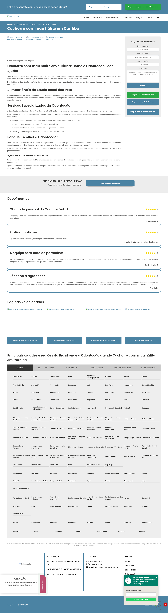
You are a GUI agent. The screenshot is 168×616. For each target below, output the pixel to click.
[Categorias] (158, 17)
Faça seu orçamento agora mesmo (103, 7)
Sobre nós (97, 17)
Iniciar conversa (141, 599)
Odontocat (127, 17)
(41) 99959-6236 (95, 564)
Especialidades (112, 17)
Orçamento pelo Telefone (143, 102)
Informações (42, 585)
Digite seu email (142, 54)
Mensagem (143, 69)
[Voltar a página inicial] (13, 16)
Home (86, 17)
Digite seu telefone (143, 61)
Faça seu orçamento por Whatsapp (143, 7)
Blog (138, 17)
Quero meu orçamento (110, 183)
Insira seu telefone (133, 590)
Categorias (20, 24)
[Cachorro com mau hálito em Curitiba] (16, 45)
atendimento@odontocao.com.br (103, 567)
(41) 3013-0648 (95, 561)
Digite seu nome (142, 46)
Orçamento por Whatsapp (143, 95)
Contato (149, 17)
